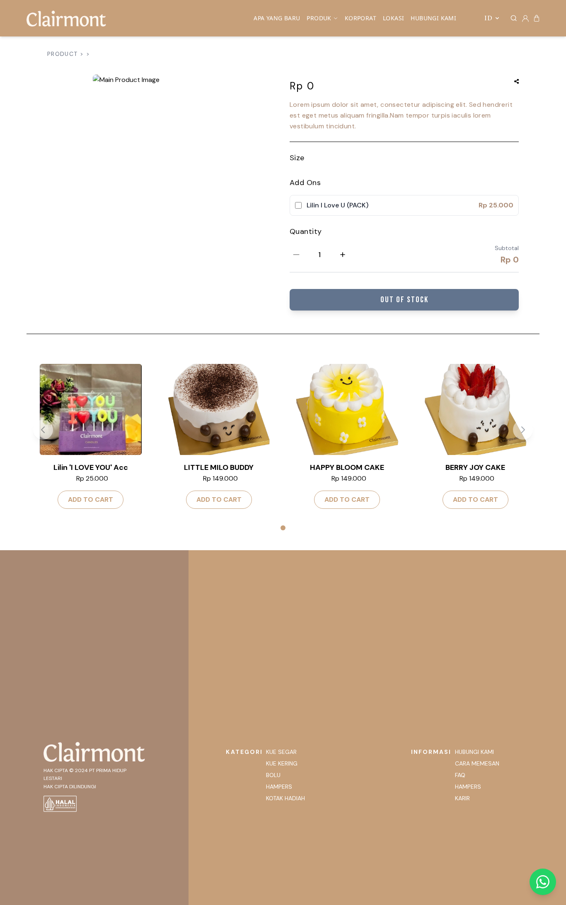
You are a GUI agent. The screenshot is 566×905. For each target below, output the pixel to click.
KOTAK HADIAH (285, 798)
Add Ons (305, 183)
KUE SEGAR (281, 752)
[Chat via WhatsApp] (543, 882)
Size (297, 158)
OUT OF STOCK (404, 300)
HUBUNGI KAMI (433, 18)
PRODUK (319, 18)
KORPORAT (360, 18)
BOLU (273, 775)
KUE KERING (282, 763)
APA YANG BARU (277, 18)
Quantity (306, 231)
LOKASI (393, 18)
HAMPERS (279, 786)
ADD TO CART (90, 499)
